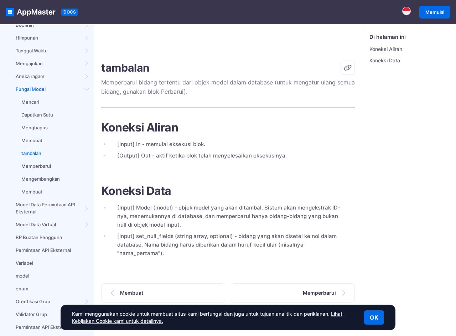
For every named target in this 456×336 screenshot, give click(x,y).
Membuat (31, 140)
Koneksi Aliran (385, 49)
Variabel (24, 263)
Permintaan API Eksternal (43, 250)
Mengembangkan (40, 179)
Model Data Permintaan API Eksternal (45, 208)
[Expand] (87, 25)
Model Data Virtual (36, 224)
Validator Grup (31, 314)
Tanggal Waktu (32, 50)
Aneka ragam (30, 76)
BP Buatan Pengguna (39, 237)
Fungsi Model (31, 89)
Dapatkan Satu (37, 115)
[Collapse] (87, 89)
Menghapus (34, 127)
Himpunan (27, 38)
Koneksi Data (384, 60)
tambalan (31, 153)
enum (22, 288)
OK (374, 317)
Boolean (25, 25)
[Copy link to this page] (348, 68)
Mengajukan (29, 63)
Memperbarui (36, 166)
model (22, 276)
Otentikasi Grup (33, 301)
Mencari (30, 102)
